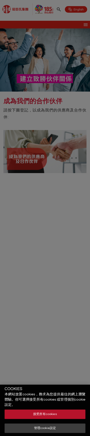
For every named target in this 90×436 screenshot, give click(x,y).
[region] (45, 410)
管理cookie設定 (45, 428)
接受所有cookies (45, 414)
